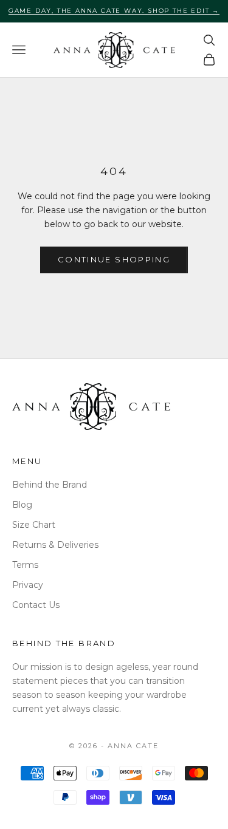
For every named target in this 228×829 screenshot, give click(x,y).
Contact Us (36, 604)
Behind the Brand (49, 484)
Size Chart (33, 524)
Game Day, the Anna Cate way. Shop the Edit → (114, 11)
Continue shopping (114, 259)
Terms (25, 564)
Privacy (27, 584)
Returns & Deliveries (55, 544)
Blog (22, 504)
